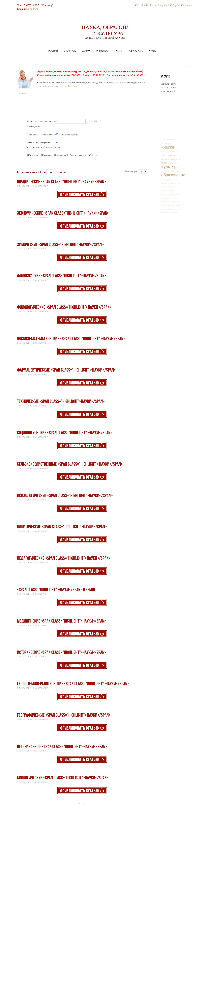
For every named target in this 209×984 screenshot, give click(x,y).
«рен (176, 148)
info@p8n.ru (31, 9)
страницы (170, 209)
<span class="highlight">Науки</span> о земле (56, 589)
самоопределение (167, 198)
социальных (174, 202)
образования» (166, 179)
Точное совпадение (68, 134)
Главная (53, 50)
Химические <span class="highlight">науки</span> (60, 244)
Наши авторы (135, 50)
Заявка (86, 50)
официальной (175, 183)
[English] (175, 5)
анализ (163, 152)
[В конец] (95, 803)
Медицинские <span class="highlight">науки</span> (61, 621)
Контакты (47, 155)
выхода (175, 152)
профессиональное (167, 191)
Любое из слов (49, 134)
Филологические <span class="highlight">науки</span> (64, 307)
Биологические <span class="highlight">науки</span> (62, 778)
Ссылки (93, 155)
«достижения (165, 143)
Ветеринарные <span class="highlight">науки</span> (62, 746)
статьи (163, 209)
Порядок (30, 142)
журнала (165, 159)
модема (164, 171)
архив (169, 152)
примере (173, 187)
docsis (163, 140)
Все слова (33, 134)
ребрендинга (174, 194)
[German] (186, 5)
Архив (152, 50)
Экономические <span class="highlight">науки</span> (63, 213)
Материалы (61, 155)
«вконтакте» (170, 140)
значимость (172, 163)
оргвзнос (175, 179)
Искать (93, 121)
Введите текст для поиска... (39, 121)
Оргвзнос (102, 50)
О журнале (70, 50)
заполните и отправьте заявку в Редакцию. (57, 86)
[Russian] (140, 5)
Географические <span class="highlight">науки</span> (64, 715)
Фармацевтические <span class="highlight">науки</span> (66, 370)
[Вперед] (90, 803)
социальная (165, 202)
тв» (181, 209)
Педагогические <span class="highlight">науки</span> (63, 558)
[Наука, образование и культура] (82, 194)
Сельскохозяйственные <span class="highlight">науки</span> (70, 464)
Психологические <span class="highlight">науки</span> (65, 495)
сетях (176, 198)
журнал (171, 155)
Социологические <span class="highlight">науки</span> (64, 433)
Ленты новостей (77, 155)
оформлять (165, 187)
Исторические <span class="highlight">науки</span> (61, 652)
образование (173, 175)
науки (178, 171)
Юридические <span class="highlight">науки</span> (61, 182)
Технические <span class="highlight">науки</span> (61, 401)
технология (174, 213)
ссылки (163, 205)
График (118, 50)
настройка (171, 171)
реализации (165, 194)
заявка (164, 163)
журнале (176, 159)
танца (176, 209)
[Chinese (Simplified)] (157, 5)
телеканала (165, 213)
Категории (33, 155)
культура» (170, 166)
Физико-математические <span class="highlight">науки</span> (71, 338)
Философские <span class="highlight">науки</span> (61, 276)
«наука (167, 147)
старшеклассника (173, 205)
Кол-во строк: (131, 171)
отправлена (165, 183)
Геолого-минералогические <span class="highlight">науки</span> (73, 684)
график (163, 155)
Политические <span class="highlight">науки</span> (62, 527)
